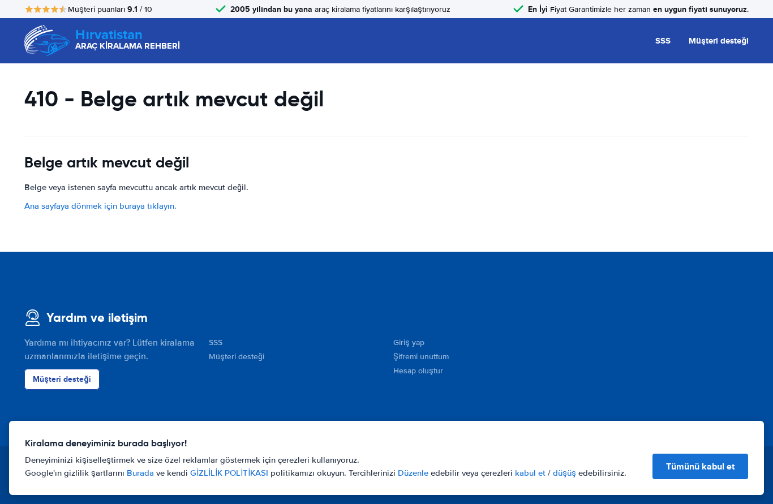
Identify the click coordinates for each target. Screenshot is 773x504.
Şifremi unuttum (421, 356)
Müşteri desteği (719, 41)
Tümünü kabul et (700, 466)
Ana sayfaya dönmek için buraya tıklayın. (100, 206)
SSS (663, 41)
